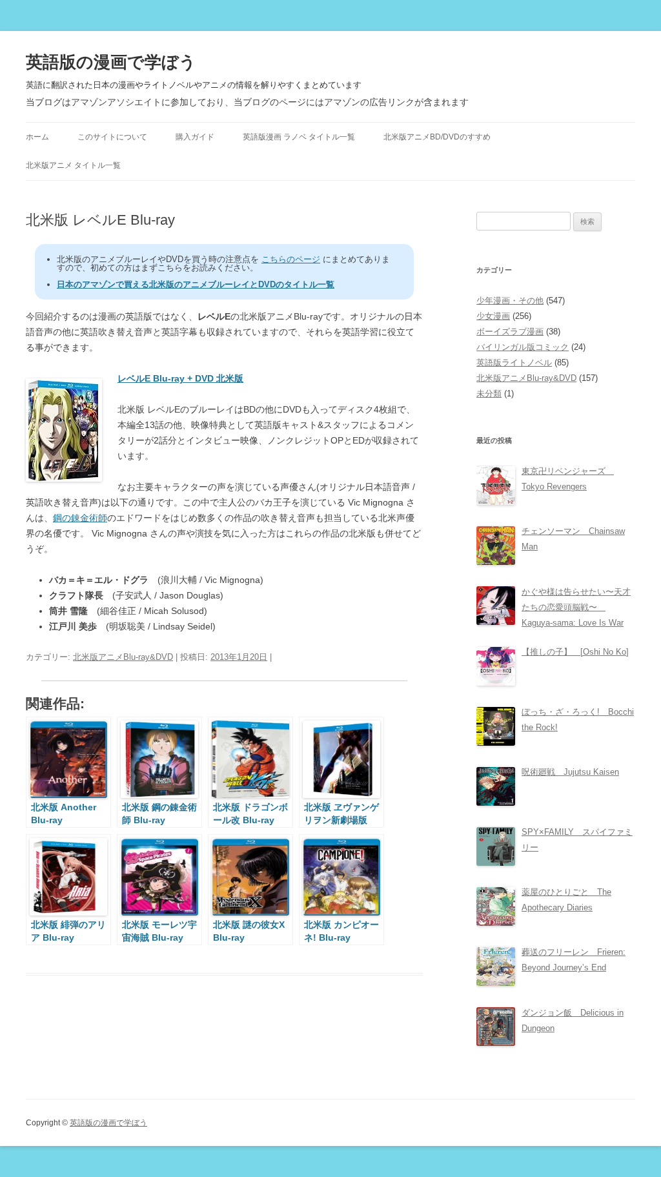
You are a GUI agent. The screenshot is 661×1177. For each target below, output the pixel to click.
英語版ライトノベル (514, 362)
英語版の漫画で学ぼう (111, 62)
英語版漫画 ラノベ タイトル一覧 (299, 136)
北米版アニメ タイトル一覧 (73, 165)
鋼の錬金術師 (80, 518)
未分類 (489, 393)
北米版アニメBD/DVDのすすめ (437, 136)
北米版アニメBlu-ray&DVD (123, 657)
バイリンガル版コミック (522, 347)
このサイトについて (112, 136)
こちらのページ (290, 259)
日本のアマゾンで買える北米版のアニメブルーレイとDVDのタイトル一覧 (195, 284)
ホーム (37, 136)
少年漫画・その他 (510, 300)
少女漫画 (493, 316)
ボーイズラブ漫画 (510, 331)
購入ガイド (195, 136)
